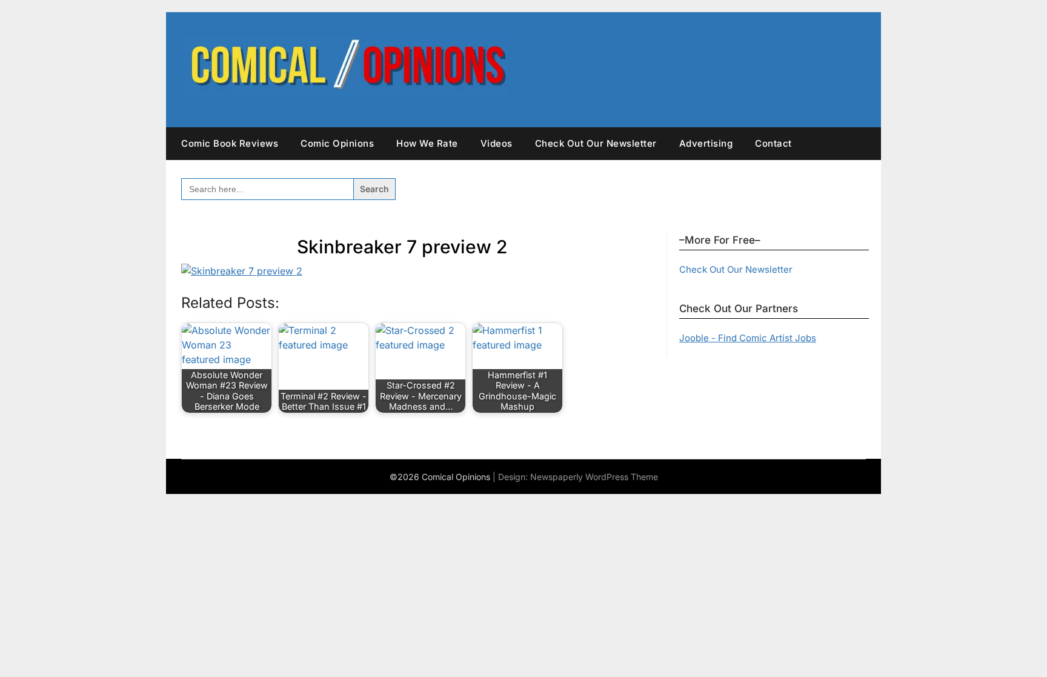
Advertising (706, 143)
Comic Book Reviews (229, 143)
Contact (773, 143)
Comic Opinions (337, 143)
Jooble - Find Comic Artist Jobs (747, 338)
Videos (496, 143)
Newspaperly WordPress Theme (594, 477)
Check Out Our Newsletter (596, 143)
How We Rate (427, 143)
